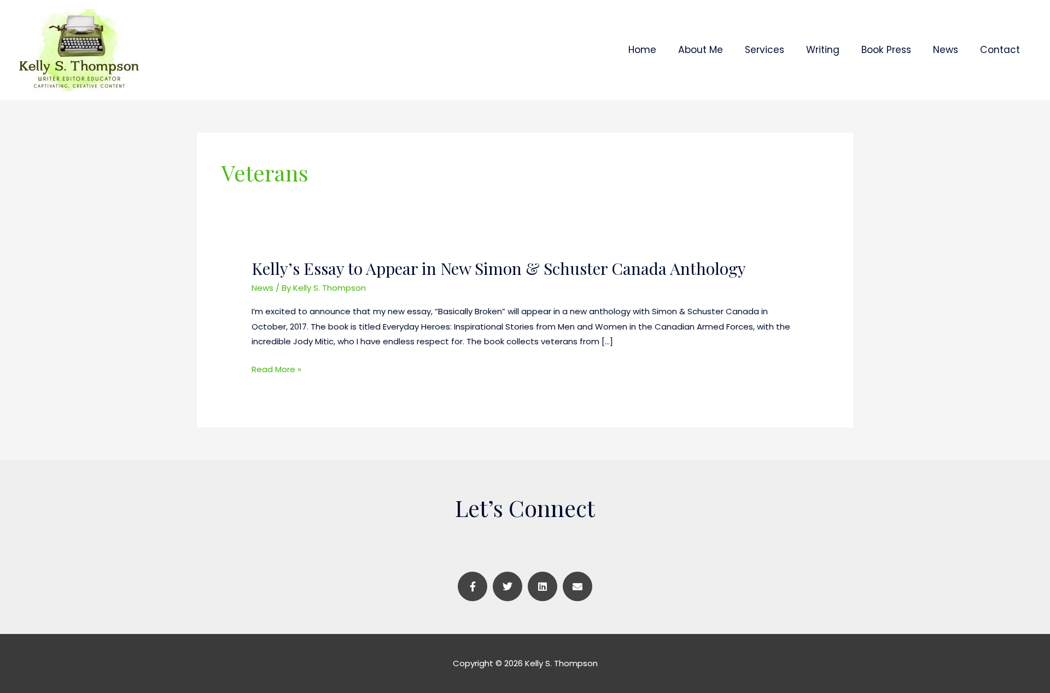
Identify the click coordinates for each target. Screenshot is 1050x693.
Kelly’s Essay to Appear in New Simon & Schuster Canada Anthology (499, 268)
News (262, 287)
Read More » (276, 369)
